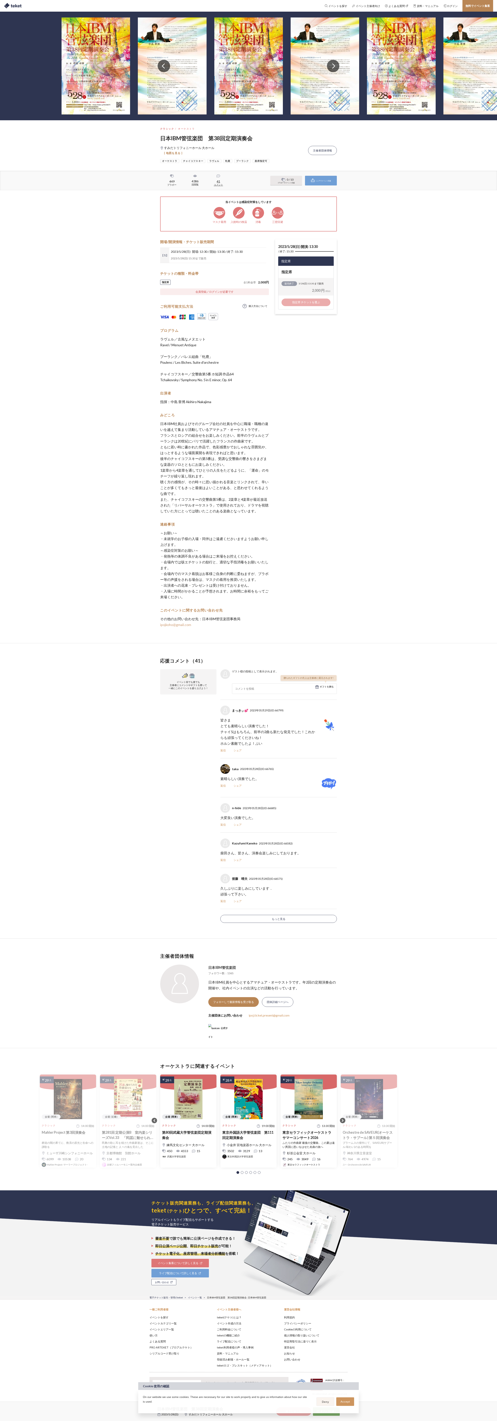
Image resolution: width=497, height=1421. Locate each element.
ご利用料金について (229, 1329)
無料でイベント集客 (478, 5)
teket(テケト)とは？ (229, 1317)
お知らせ (289, 1353)
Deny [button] (325, 1401)
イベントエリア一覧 (161, 1329)
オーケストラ (186, 128)
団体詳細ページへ (277, 1002)
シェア (238, 750)
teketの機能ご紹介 (228, 1335)
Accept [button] (345, 1401)
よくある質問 (157, 1341)
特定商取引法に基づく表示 (300, 1341)
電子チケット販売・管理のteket (166, 1297)
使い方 (153, 1335)
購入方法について (258, 306)
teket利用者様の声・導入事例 (235, 1347)
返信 (223, 750)
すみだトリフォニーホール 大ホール (211, 1414)
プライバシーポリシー (297, 1323)
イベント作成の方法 (229, 1323)
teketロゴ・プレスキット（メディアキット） (245, 1365)
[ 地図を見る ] (173, 153)
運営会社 (289, 1347)
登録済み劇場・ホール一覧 (233, 1359)
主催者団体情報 (322, 150)
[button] (237, 1172)
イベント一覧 (195, 1297)
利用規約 (289, 1317)
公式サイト (218, 1029)
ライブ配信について (229, 1341)
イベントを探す (159, 1317)
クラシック (167, 128)
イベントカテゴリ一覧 (163, 1323)
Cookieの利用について (298, 1329)
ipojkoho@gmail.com (175, 625)
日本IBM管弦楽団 (222, 967)
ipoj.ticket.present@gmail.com (269, 1015)
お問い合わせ (292, 1359)
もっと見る (278, 918)
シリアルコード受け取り (164, 1353)
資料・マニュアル (228, 1353)
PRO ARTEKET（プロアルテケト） (171, 1347)
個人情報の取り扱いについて (301, 1335)
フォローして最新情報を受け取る (233, 1002)
